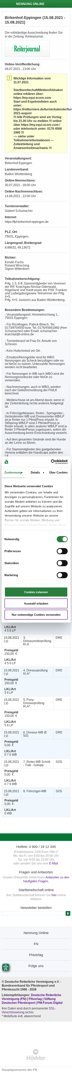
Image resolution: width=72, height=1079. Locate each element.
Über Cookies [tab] (58, 472)
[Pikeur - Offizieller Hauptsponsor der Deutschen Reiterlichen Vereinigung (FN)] (36, 1032)
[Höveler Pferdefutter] (36, 1054)
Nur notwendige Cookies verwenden (36, 614)
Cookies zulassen (36, 592)
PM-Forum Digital (49, 1002)
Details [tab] (35, 472)
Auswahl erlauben (36, 603)
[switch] (62, 551)
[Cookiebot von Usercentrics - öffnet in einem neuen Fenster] (51, 461)
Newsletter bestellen (36, 908)
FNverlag (36, 999)
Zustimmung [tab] (13, 472)
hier (54, 895)
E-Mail (53, 863)
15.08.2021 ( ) (11, 639)
